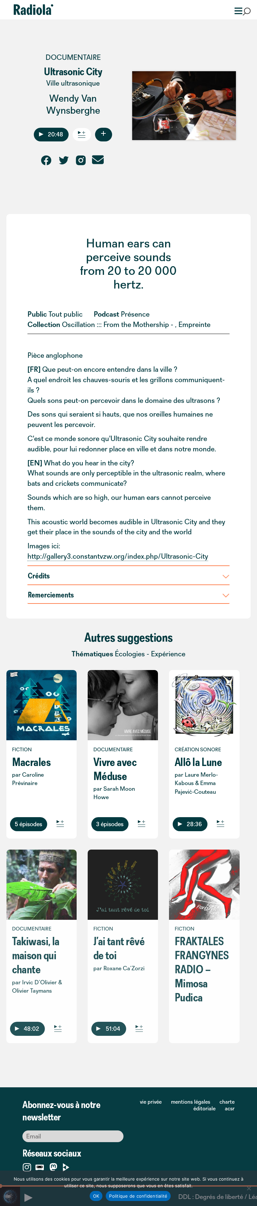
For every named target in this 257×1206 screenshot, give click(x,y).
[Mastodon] (53, 1167)
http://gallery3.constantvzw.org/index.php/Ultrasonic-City (117, 556)
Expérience (168, 653)
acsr (230, 1108)
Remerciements (51, 594)
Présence (135, 314)
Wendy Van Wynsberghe (73, 104)
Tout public (66, 314)
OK (96, 1196)
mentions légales (190, 1101)
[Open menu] (236, 10)
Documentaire (73, 57)
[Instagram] (27, 1166)
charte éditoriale (214, 1105)
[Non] (248, 1188)
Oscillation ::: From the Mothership (115, 324)
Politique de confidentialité (138, 1196)
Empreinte (194, 324)
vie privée (151, 1101)
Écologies (130, 653)
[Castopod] (39, 1166)
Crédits (39, 575)
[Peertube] (66, 1166)
